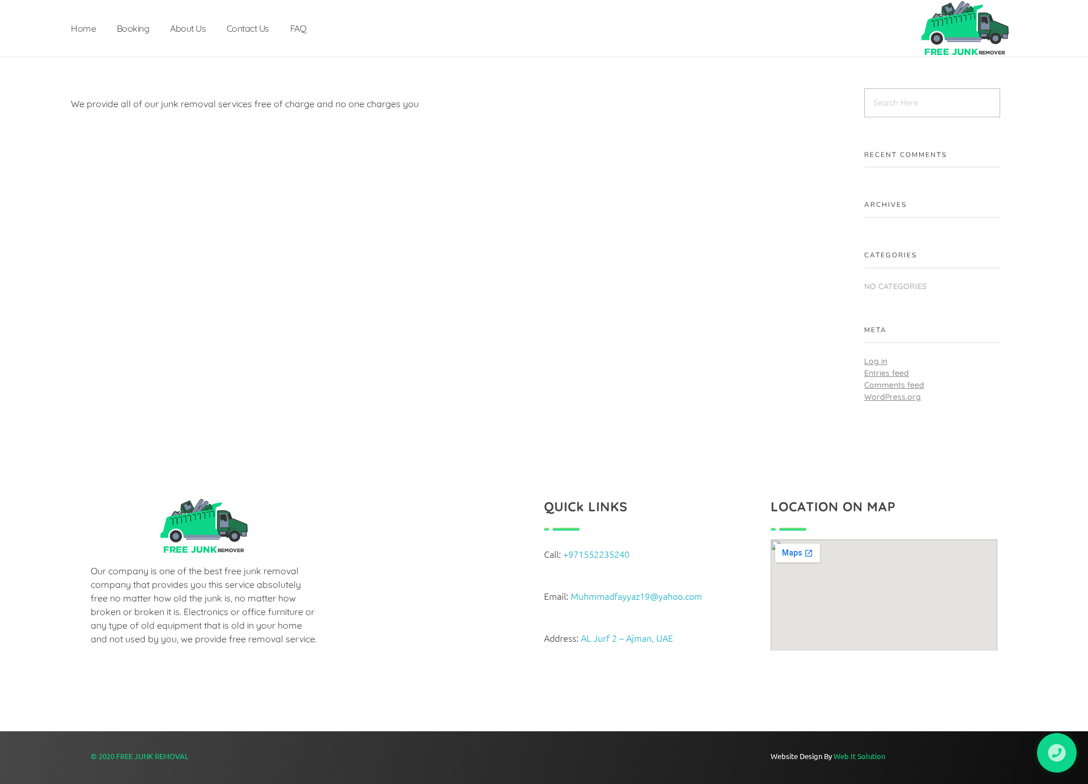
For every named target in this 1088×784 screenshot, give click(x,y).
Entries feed (886, 373)
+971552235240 (596, 554)
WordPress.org (892, 397)
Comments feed (894, 385)
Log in (875, 361)
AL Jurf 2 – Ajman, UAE (628, 638)
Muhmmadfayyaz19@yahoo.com (636, 596)
